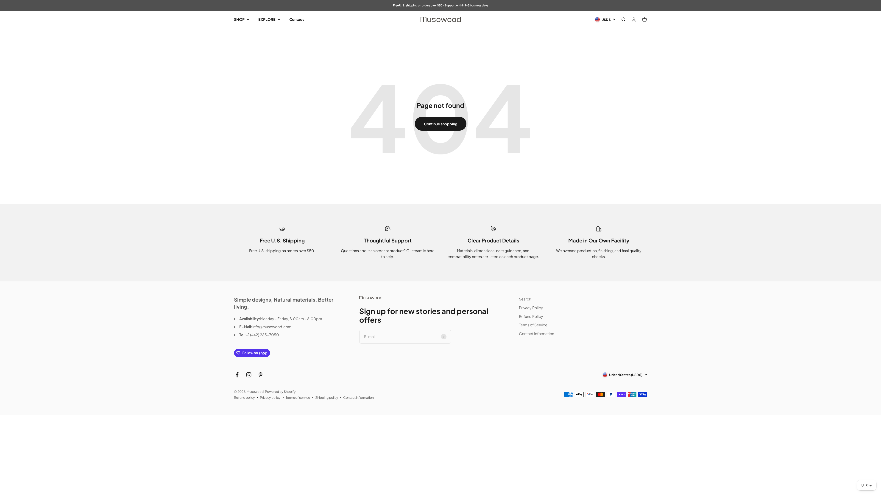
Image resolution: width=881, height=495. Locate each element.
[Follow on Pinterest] (260, 375)
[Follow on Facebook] (237, 375)
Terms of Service (533, 324)
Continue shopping (440, 123)
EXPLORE (267, 19)
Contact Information (536, 333)
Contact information (358, 397)
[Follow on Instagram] (249, 375)
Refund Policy (531, 316)
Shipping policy (326, 397)
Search (525, 299)
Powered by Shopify (280, 391)
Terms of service (298, 397)
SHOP (239, 19)
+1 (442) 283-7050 (262, 334)
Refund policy (244, 397)
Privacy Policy (531, 307)
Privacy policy (270, 397)
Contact (296, 19)
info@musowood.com (271, 326)
